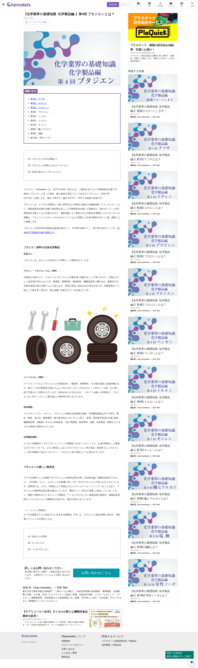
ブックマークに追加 (37, 22)
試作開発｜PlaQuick (111, 645)
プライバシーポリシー (72, 645)
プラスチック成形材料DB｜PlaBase (119, 641)
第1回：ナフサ (37, 99)
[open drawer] (3, 4)
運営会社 (66, 657)
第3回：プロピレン (39, 107)
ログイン (126, 4)
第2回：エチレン (38, 103)
